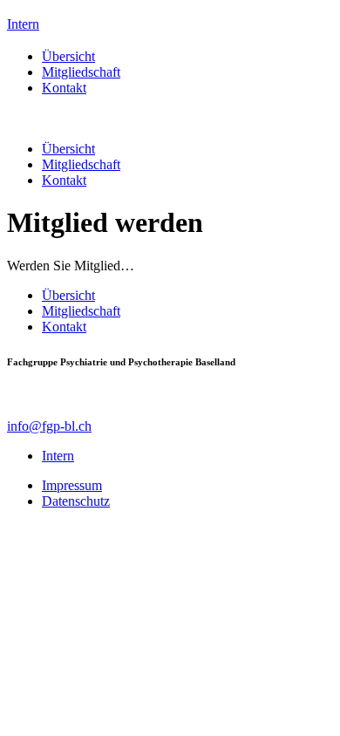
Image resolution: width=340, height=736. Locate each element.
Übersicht (68, 56)
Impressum (72, 485)
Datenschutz (76, 501)
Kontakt (64, 87)
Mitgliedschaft (81, 72)
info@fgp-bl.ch (49, 426)
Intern (23, 24)
